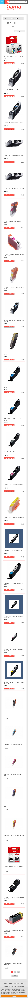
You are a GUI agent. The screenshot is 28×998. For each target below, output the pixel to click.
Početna (5, 18)
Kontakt (6, 986)
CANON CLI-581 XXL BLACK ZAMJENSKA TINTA (14, 715)
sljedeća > (14, 975)
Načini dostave (20, 986)
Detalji (22, 63)
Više (15, 993)
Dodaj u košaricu (9, 63)
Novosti (10, 983)
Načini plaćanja (12, 986)
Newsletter (16, 983)
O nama (22, 983)
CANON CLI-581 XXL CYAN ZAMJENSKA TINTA (13, 744)
